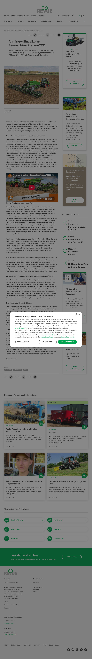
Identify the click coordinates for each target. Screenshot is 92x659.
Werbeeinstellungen (50, 335)
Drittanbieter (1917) (21, 328)
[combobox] (76, 314)
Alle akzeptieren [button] (67, 342)
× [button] (79, 314)
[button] (22, 342)
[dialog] (46, 329)
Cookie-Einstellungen (47, 337)
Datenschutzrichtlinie (67, 337)
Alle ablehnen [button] (47, 342)
